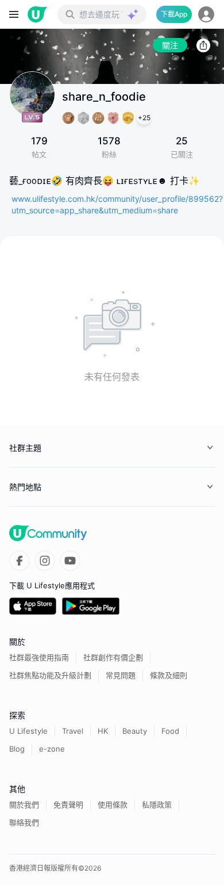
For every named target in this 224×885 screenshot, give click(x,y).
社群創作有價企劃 (113, 657)
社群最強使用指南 (39, 657)
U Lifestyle (28, 730)
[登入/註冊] (206, 14)
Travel (72, 730)
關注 (170, 45)
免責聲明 (68, 804)
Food (170, 730)
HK (103, 730)
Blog (17, 748)
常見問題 (121, 675)
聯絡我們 (24, 822)
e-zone (52, 748)
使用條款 (113, 804)
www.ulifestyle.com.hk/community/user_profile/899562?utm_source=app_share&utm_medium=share (117, 204)
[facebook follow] (19, 560)
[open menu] (13, 14)
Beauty (134, 730)
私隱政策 (157, 804)
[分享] (203, 45)
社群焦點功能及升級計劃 (50, 675)
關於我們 (24, 804)
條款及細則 (168, 675)
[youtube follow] (70, 560)
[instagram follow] (44, 560)
